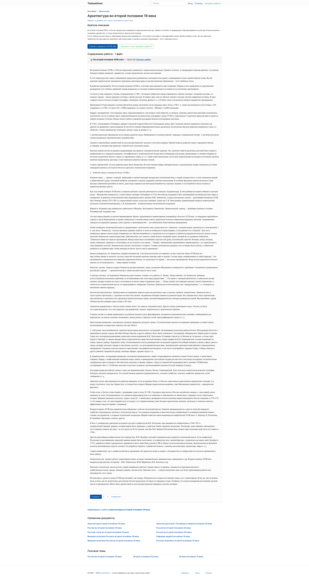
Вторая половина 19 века (191, 556)
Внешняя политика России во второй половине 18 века (114, 540)
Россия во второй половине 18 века (105, 528)
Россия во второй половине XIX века (174, 532)
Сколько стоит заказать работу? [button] (136, 46)
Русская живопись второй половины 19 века (177, 540)
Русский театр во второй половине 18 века (108, 532)
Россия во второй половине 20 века (173, 528)
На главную (92, 11)
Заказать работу (213, 3)
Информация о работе (119, 509)
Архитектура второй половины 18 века (106, 523)
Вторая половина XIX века (145, 556)
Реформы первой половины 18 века (173, 536)
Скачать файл (143, 59)
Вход (190, 3)
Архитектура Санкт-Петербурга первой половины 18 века (184, 523)
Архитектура (104, 11)
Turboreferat (104, 573)
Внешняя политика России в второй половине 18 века (113, 536)
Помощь (199, 3)
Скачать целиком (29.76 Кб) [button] (102, 46)
